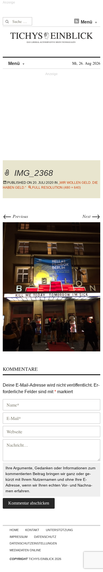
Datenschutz (45, 536)
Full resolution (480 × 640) (56, 187)
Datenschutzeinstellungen (33, 543)
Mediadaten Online (25, 550)
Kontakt (32, 530)
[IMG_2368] (51, 286)
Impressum (18, 536)
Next (91, 216)
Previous (15, 216)
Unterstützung (59, 530)
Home (14, 530)
